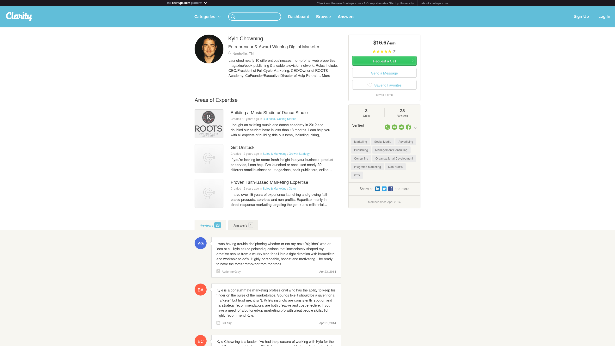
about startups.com (434, 3)
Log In (604, 16)
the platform (185, 2)
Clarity (218, 271)
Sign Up (581, 16)
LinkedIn (218, 323)
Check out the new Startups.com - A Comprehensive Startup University (365, 3)
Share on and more (384, 188)
